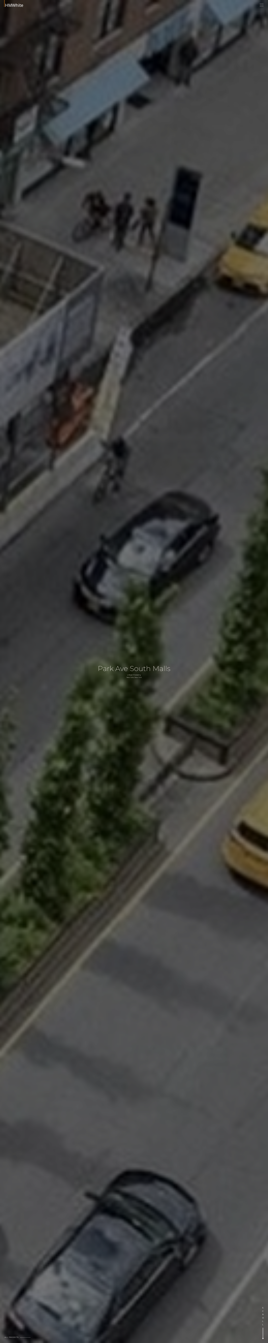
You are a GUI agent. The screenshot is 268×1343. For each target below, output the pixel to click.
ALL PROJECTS (12, 1337)
